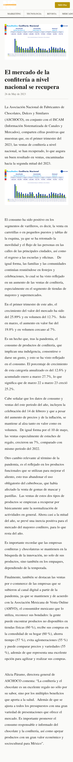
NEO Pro (62, 5)
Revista (51, 13)
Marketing (14, 13)
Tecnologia (34, 13)
